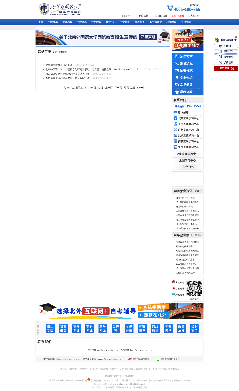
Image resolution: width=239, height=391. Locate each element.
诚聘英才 (94, 369)
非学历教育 (156, 22)
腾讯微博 (179, 294)
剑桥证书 (133, 369)
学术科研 (125, 22)
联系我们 (180, 100)
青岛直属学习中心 (188, 147)
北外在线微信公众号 (170, 359)
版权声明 (114, 369)
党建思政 (67, 22)
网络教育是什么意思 (185, 259)
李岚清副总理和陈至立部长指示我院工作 (67, 78)
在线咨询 (179, 282)
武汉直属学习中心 (188, 135)
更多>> (198, 191)
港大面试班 (173, 369)
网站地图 (84, 369)
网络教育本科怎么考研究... (188, 255)
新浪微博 (144, 16)
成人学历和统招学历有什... (188, 202)
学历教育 (96, 22)
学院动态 (82, 22)
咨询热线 (195, 5)
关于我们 (64, 369)
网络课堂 (143, 369)
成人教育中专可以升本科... (188, 268)
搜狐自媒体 (161, 16)
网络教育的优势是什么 (186, 246)
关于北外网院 (61, 52)
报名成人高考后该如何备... (188, 228)
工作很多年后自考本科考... (188, 211)
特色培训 (163, 369)
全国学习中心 (187, 160)
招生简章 (186, 56)
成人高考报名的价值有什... (188, 219)
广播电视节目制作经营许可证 (133, 380)
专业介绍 (186, 77)
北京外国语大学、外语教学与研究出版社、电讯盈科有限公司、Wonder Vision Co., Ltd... (92, 69)
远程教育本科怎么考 (185, 272)
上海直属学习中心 (188, 124)
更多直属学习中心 (187, 153)
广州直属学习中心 (188, 129)
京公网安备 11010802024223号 (104, 380)
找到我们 (74, 369)
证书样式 (186, 70)
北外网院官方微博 (140, 359)
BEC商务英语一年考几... (187, 224)
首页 (40, 22)
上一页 (108, 87)
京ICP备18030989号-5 (76, 380)
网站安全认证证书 (181, 380)
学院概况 (53, 22)
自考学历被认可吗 (184, 206)
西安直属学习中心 (188, 141)
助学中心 (111, 22)
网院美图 (127, 16)
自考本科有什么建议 (185, 198)
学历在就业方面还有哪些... (188, 215)
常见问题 (186, 85)
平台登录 (186, 22)
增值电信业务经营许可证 (160, 380)
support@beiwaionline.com (109, 359)
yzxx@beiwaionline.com (107, 350)
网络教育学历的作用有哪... (188, 242)
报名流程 (186, 63)
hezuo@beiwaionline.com (141, 350)
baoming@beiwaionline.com (69, 359)
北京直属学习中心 (188, 118)
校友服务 (140, 22)
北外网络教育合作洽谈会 (58, 65)
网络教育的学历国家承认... (188, 251)
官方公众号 (194, 16)
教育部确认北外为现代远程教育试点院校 (67, 74)
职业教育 (171, 22)
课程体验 (186, 92)
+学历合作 (187, 166)
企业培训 (153, 369)
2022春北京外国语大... (186, 264)
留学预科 (124, 369)
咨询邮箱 (183, 112)
